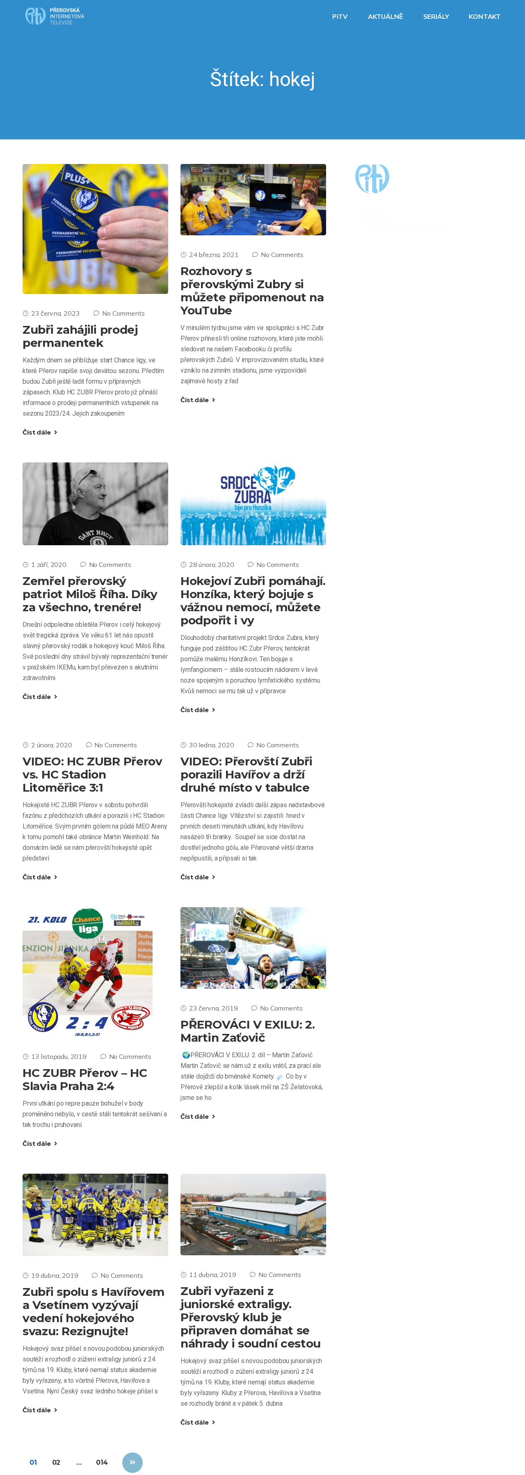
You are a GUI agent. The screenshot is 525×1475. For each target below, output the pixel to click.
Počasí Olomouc (412, 315)
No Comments (123, 313)
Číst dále (37, 432)
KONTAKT (485, 16)
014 (102, 1462)
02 (56, 1462)
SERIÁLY (437, 16)
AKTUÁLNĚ (386, 16)
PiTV (340, 16)
